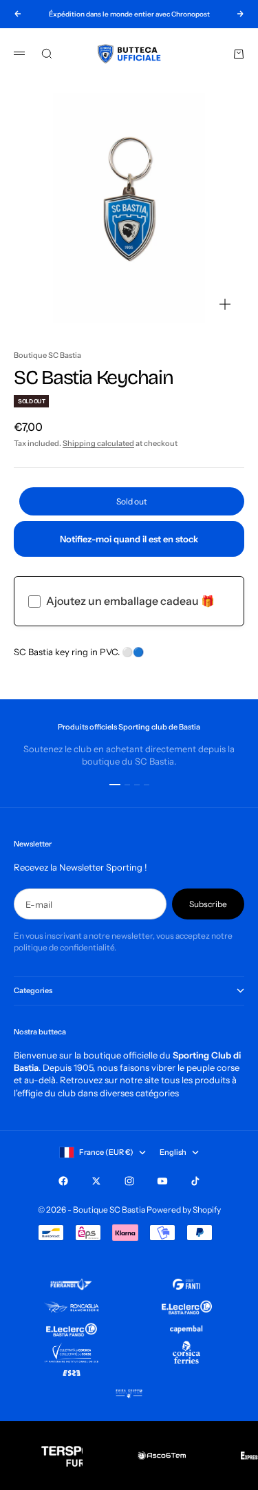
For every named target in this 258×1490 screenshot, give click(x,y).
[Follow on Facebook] (63, 1180)
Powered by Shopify (184, 1209)
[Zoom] (225, 304)
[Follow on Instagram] (129, 1180)
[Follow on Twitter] (96, 1180)
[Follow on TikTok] (195, 1180)
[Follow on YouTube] (162, 1180)
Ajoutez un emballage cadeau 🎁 (130, 601)
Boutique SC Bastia (47, 355)
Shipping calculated (98, 443)
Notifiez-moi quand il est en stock (129, 538)
